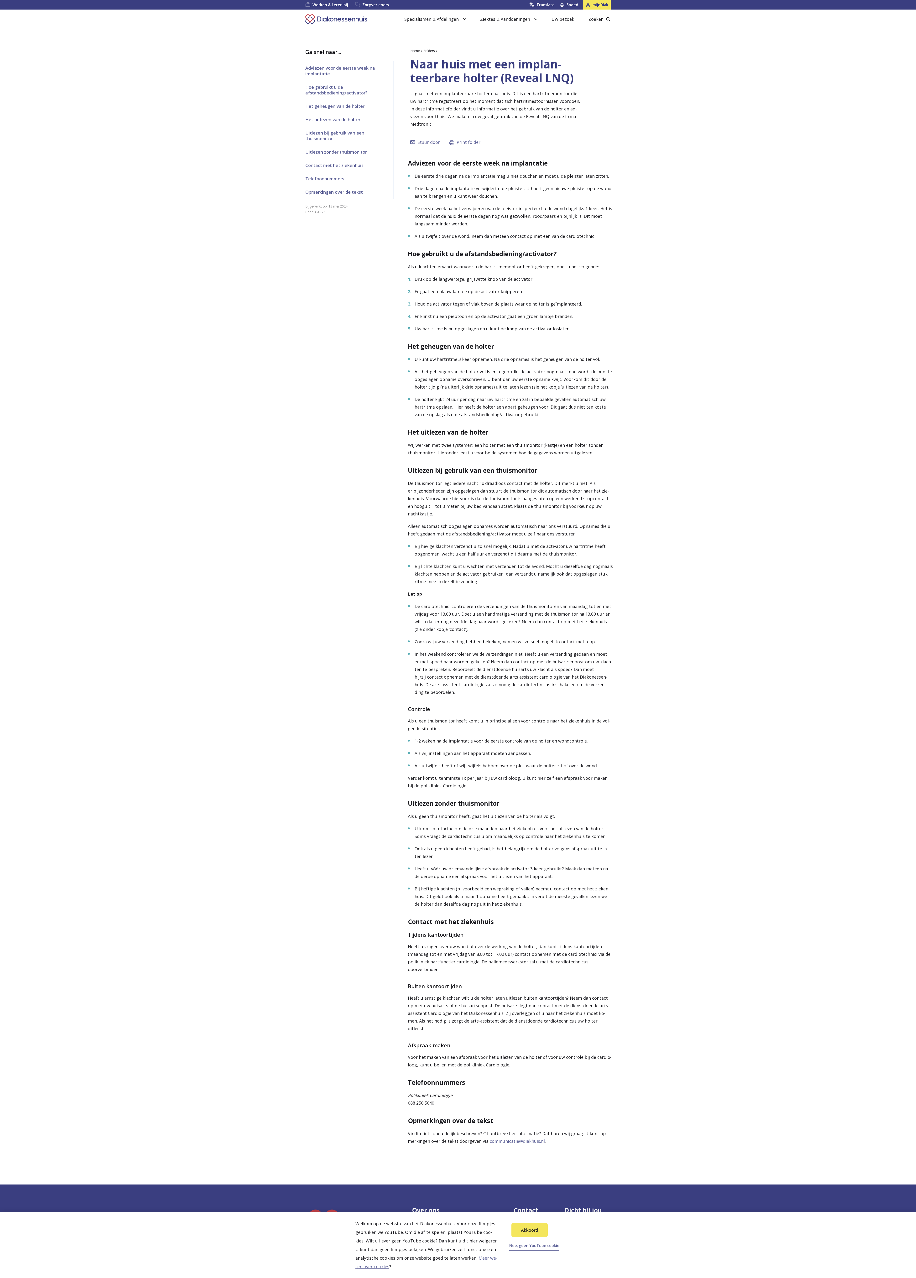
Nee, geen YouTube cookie (534, 1245)
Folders (429, 50)
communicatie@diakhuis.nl (517, 1141)
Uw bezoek (563, 19)
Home (415, 50)
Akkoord (529, 1230)
